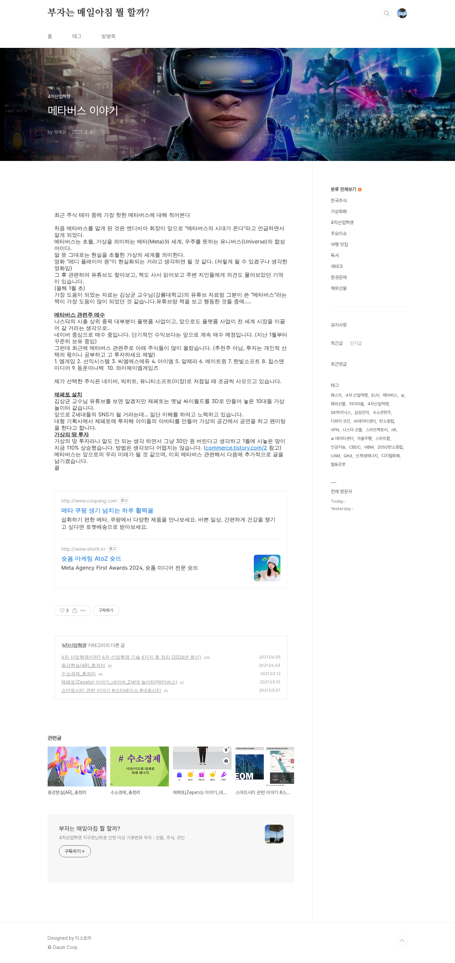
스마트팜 (382, 438)
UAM (335, 455)
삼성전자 (361, 412)
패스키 (336, 395)
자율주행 (364, 438)
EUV (375, 395)
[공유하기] (75, 611)
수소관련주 (382, 412)
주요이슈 (339, 233)
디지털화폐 (390, 455)
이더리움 (356, 403)
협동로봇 (338, 464)
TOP (402, 940)
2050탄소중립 (390, 447)
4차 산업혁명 (356, 395)
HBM (369, 447)
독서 (335, 255)
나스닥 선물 (352, 429)
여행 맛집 (339, 244)
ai (402, 395)
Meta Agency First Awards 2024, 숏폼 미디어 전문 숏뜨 (129, 567)
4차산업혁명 (74, 645)
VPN (335, 429)
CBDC (355, 447)
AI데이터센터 (365, 421)
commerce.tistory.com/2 (236, 447)
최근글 (337, 343)
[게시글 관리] (83, 611)
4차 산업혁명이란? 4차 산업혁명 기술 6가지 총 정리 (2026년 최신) (131, 657)
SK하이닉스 (341, 412)
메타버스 (390, 395)
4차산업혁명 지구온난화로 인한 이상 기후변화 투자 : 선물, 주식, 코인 (122, 837)
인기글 (356, 343)
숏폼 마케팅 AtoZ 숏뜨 (91, 558)
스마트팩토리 (377, 429)
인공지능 (338, 447)
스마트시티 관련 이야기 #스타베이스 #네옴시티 (111, 690)
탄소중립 (386, 421)
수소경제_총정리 (78, 673)
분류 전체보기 (344, 189)
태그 (77, 36)
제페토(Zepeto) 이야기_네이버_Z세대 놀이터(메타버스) (119, 682)
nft (393, 429)
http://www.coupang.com (89, 500)
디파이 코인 (340, 421)
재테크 (337, 266)
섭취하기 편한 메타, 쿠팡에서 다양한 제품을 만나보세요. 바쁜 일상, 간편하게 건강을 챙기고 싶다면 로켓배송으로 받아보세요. (168, 523)
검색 (387, 13)
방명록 (109, 36)
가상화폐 (339, 211)
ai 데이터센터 (342, 438)
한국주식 (339, 200)
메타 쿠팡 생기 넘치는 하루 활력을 (107, 510)
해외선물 (339, 288)
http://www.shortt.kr (83, 549)
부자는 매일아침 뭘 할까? (99, 13)
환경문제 (339, 277)
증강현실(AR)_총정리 (83, 665)
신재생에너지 (367, 455)
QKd (348, 455)
